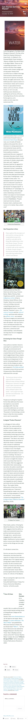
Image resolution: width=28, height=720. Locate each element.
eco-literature (16, 682)
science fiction (19, 687)
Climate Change (6, 678)
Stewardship (6, 679)
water (18, 689)
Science (20, 678)
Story (10, 679)
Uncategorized (15, 679)
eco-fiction (10, 682)
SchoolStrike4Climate (11, 687)
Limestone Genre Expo (16, 685)
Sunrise (5, 689)
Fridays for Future (7, 685)
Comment (20, 708)
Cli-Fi (4, 681)
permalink (16, 690)
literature (5, 686)
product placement (12, 686)
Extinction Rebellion (20, 683)
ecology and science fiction (9, 683)
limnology (16, 678)
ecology (12, 678)
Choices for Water (17, 677)
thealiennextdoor (7, 11)
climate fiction (16, 681)
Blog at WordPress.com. (9, 715)
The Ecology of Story (11, 689)
